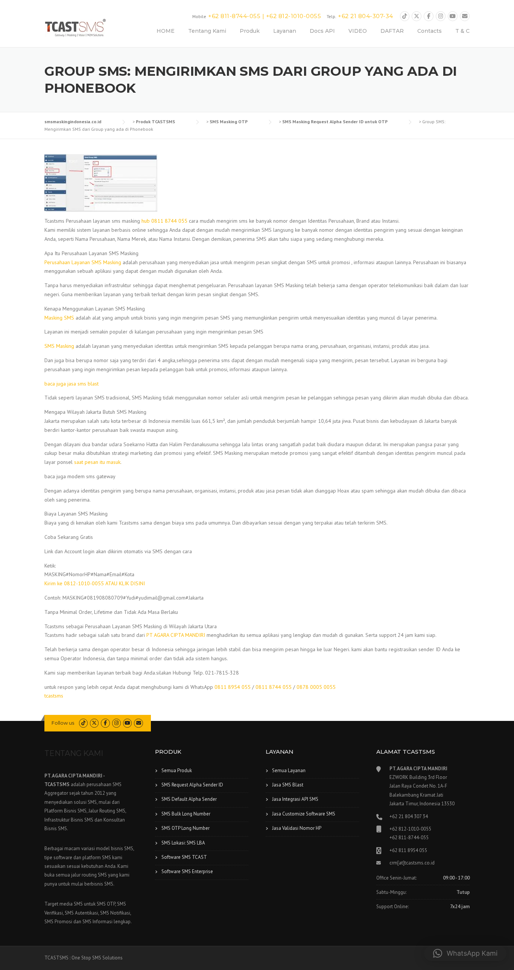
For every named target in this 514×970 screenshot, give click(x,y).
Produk (250, 31)
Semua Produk (176, 770)
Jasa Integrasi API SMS (295, 799)
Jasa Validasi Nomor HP (296, 828)
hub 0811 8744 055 (164, 220)
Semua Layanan (289, 770)
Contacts (429, 31)
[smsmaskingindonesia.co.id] (75, 27)
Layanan (284, 31)
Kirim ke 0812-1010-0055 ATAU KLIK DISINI (94, 583)
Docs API (322, 31)
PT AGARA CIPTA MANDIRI (175, 635)
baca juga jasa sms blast (71, 383)
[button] (465, 953)
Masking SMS (59, 317)
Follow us (63, 723)
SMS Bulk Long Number (185, 814)
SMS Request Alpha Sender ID (192, 785)
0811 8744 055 (273, 687)
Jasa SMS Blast (287, 785)
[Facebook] (428, 16)
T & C (462, 31)
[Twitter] (416, 16)
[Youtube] (453, 16)
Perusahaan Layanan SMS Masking (82, 262)
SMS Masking (59, 346)
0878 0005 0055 (316, 687)
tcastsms (53, 695)
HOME (166, 31)
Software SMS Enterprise (187, 871)
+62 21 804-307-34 (365, 16)
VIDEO (357, 31)
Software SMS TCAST (184, 857)
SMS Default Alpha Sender (189, 799)
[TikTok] (405, 16)
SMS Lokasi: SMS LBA (183, 843)
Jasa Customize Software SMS (303, 814)
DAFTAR (392, 31)
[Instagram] (441, 16)
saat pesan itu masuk (97, 462)
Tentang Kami (207, 31)
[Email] (465, 16)
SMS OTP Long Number (185, 828)
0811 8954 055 (232, 687)
